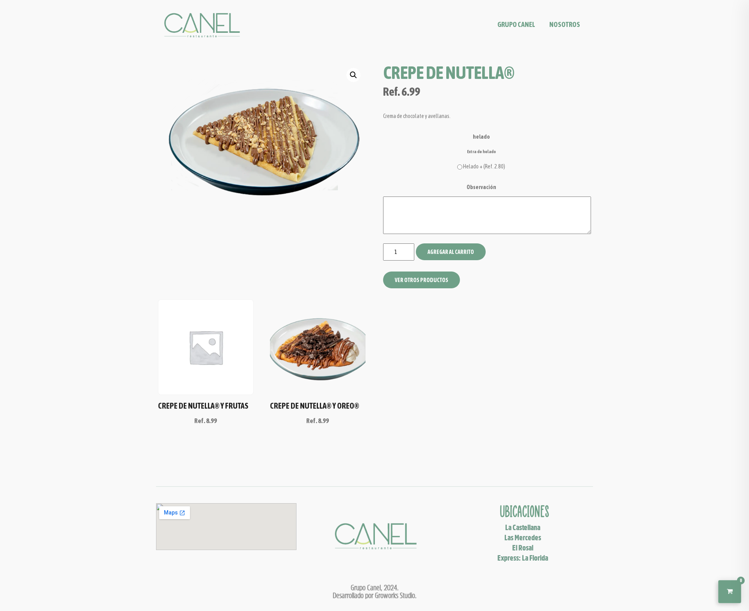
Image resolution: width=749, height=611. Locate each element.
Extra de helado (481, 151)
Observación (481, 187)
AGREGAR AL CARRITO (451, 252)
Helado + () (483, 166)
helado (481, 137)
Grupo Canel (516, 24)
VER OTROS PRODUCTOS (421, 280)
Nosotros (564, 24)
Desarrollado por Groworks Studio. (375, 595)
